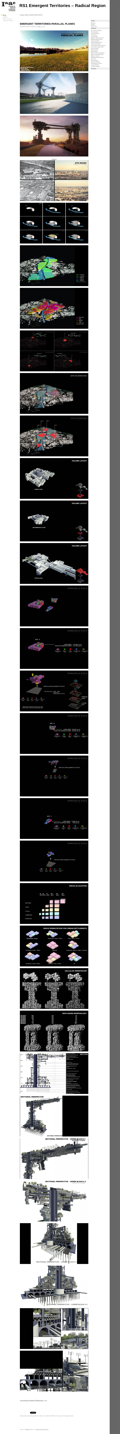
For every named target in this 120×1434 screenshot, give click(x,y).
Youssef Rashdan (95, 66)
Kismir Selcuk (94, 50)
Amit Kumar (94, 35)
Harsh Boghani (26, 26)
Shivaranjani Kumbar (96, 63)
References (94, 26)
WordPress (27, 1429)
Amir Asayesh (94, 32)
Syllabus (93, 23)
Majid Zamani (94, 51)
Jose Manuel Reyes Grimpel (98, 45)
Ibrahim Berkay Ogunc (96, 42)
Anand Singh (30, 1416)
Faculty (93, 24)
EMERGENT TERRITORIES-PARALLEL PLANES (47, 23)
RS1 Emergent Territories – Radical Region (62, 5)
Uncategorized (59, 1416)
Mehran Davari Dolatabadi (97, 53)
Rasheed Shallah (51, 1416)
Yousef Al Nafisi (95, 65)
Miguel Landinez (95, 56)
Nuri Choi (93, 59)
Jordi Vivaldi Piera (95, 44)
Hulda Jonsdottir (95, 41)
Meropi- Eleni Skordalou (97, 54)
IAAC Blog (5, 17)
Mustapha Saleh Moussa (97, 57)
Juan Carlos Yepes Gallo (97, 47)
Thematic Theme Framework (42, 1429)
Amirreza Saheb (95, 33)
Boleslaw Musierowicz (40, 1416)
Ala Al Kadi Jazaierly (96, 30)
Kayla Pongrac (94, 48)
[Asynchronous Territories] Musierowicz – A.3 (33, 1400)
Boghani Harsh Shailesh (97, 38)
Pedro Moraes (94, 60)
